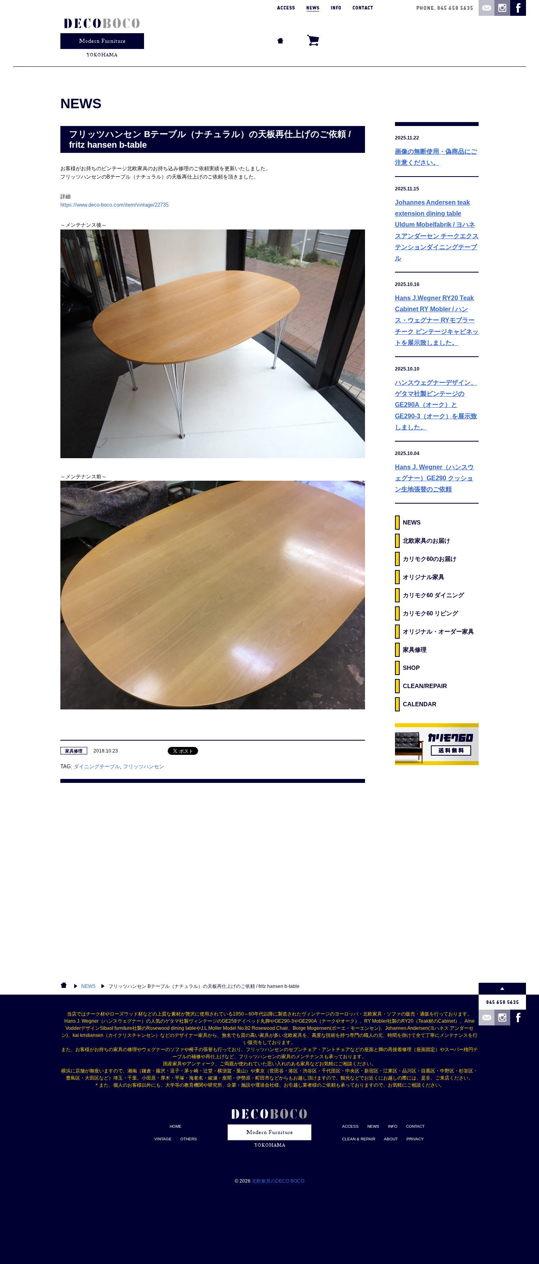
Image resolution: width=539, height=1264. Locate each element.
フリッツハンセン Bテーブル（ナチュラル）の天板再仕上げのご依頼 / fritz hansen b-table (204, 986)
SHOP (411, 667)
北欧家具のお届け (426, 540)
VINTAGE (163, 1139)
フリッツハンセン (143, 766)
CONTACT (415, 1126)
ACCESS (350, 1126)
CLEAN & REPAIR (358, 1139)
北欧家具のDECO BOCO (278, 1181)
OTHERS (188, 1139)
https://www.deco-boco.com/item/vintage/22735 (114, 205)
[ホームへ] (102, 33)
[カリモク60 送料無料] (437, 744)
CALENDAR (419, 704)
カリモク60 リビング (430, 613)
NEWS (412, 522)
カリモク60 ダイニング (433, 595)
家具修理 (73, 751)
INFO (392, 1126)
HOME (176, 1126)
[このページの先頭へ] (502, 989)
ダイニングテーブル (97, 766)
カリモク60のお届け (430, 558)
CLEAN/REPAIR (425, 686)
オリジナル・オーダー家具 (438, 631)
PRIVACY (415, 1139)
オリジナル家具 (423, 577)
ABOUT (391, 1139)
